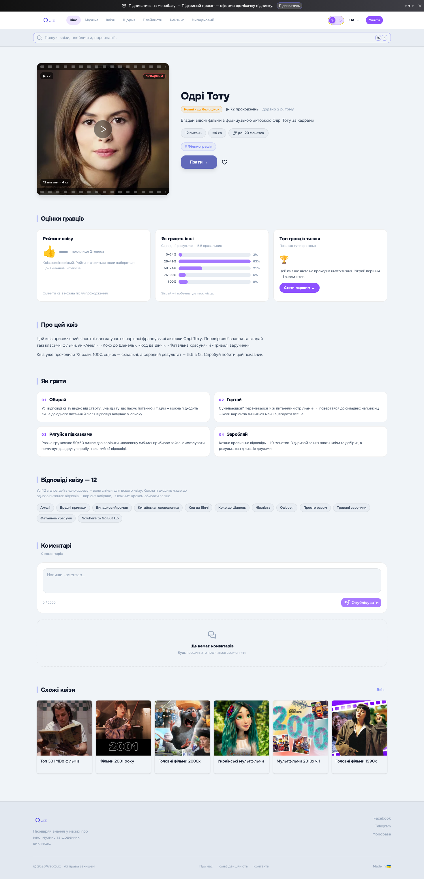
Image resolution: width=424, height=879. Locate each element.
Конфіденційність (233, 866)
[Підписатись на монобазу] (409, 6)
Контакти (261, 866)
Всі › (380, 689)
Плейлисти (152, 20)
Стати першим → (299, 288)
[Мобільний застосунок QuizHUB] (413, 6)
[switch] (336, 20)
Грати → (199, 162)
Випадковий (203, 20)
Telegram (383, 826)
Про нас (206, 866)
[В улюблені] (224, 162)
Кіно (73, 20)
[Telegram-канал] (406, 6)
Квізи (110, 20)
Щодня (129, 20)
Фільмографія (198, 146)
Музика (91, 20)
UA (351, 20)
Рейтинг (177, 20)
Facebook (382, 818)
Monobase (381, 834)
